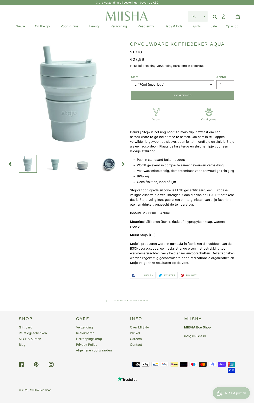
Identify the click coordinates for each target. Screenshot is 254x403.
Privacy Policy (86, 345)
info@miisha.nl (195, 336)
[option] (24, 163)
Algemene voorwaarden (94, 350)
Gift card (25, 327)
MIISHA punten (30, 339)
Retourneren (85, 333)
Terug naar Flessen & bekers (130, 301)
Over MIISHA (139, 327)
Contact (136, 345)
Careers (136, 339)
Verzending (84, 327)
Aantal (221, 77)
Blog (22, 345)
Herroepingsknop (89, 339)
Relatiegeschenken (33, 333)
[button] (198, 16)
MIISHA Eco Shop (40, 390)
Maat (135, 77)
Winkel (135, 333)
